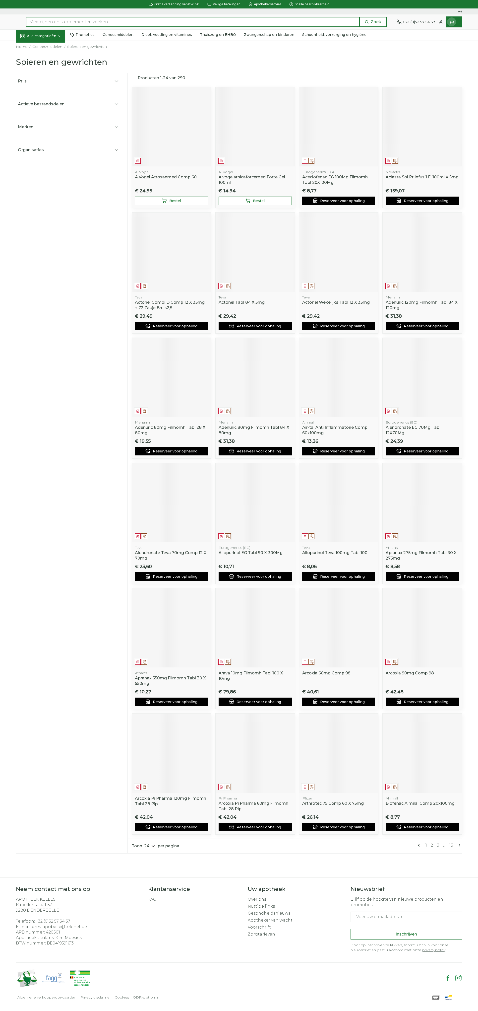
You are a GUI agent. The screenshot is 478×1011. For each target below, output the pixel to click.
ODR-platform (145, 997)
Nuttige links (261, 906)
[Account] (440, 21)
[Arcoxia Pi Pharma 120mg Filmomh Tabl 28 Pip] (171, 753)
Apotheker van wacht (270, 920)
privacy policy (433, 950)
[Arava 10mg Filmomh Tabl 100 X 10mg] (255, 627)
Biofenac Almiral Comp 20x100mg (420, 803)
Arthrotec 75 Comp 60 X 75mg (333, 803)
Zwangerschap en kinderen (48, 104)
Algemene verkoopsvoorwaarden (46, 997)
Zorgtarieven (261, 934)
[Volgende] (458, 845)
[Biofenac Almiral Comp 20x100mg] (422, 753)
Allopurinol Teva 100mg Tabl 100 (334, 552)
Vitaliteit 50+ (48, 119)
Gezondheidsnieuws (269, 913)
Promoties (31, 47)
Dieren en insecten (48, 159)
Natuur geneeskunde (48, 132)
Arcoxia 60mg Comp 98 (326, 673)
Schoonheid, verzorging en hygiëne (48, 65)
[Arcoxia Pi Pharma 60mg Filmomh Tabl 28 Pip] (255, 753)
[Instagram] (458, 978)
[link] (419, 845)
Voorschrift (259, 927)
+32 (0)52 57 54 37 (53, 921)
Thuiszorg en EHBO (48, 146)
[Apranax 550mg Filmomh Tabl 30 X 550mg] (171, 627)
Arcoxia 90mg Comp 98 (410, 673)
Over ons (257, 899)
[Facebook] (448, 978)
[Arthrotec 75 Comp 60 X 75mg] (338, 753)
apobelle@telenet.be (65, 926)
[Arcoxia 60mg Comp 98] (338, 627)
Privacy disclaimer (95, 997)
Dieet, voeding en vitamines (48, 86)
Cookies (122, 997)
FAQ (152, 899)
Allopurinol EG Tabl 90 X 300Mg (251, 552)
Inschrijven (406, 934)
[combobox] (193, 22)
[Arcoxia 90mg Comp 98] (422, 627)
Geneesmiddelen (48, 173)
